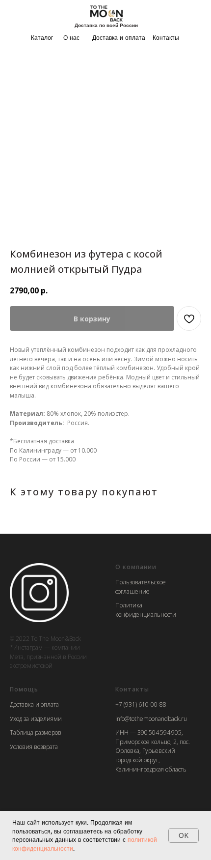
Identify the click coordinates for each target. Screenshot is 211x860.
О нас (71, 37)
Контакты (166, 37)
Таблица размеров (35, 732)
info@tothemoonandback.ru (151, 719)
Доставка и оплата (118, 37)
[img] (106, 13)
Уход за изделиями (36, 719)
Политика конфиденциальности (145, 610)
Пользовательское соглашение (140, 587)
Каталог (42, 37)
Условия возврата (34, 747)
